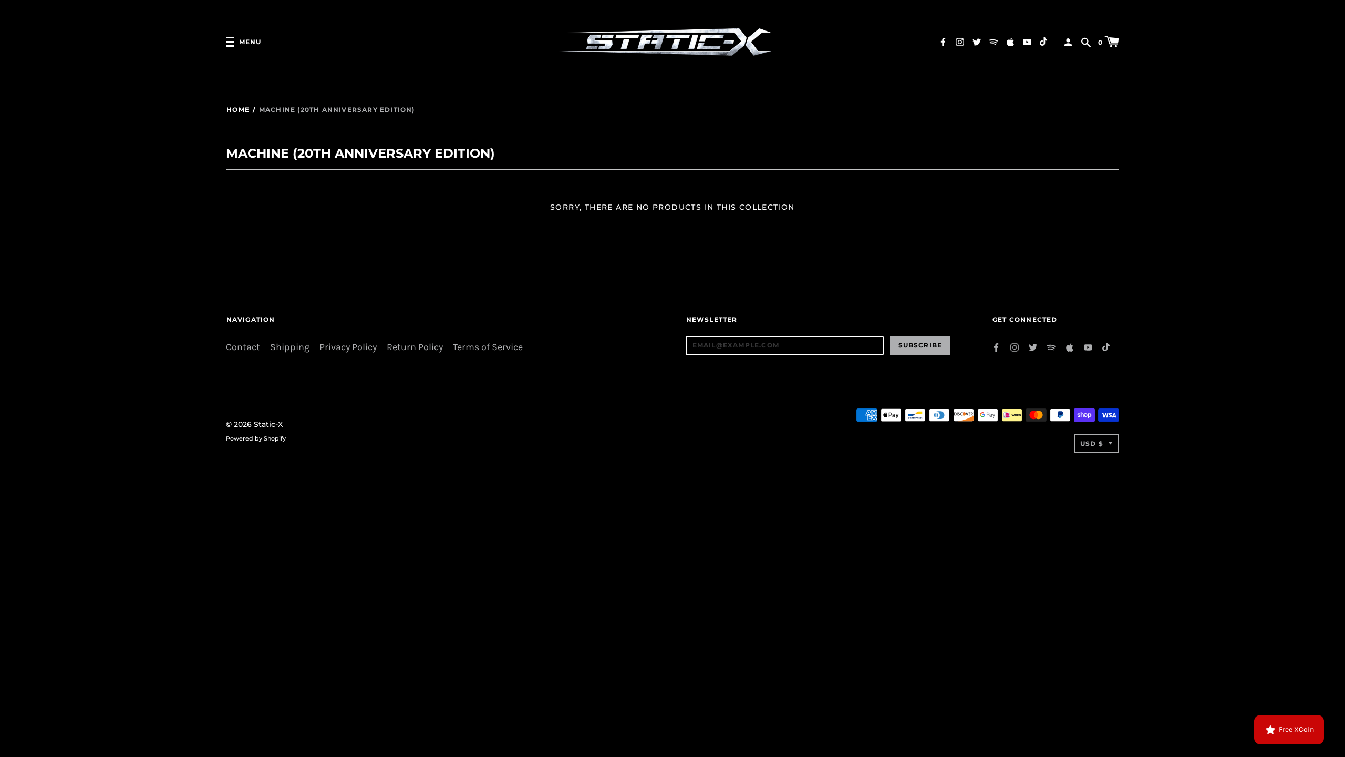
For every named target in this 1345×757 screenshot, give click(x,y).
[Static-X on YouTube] (1027, 41)
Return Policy (415, 347)
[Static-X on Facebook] (943, 41)
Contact (243, 347)
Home (238, 110)
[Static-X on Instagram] (960, 41)
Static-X (268, 424)
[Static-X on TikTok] (1044, 41)
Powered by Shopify (256, 438)
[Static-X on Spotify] (993, 41)
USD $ (1091, 443)
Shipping (289, 347)
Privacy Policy (348, 347)
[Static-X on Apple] (1010, 41)
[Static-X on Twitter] (976, 41)
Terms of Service (488, 347)
